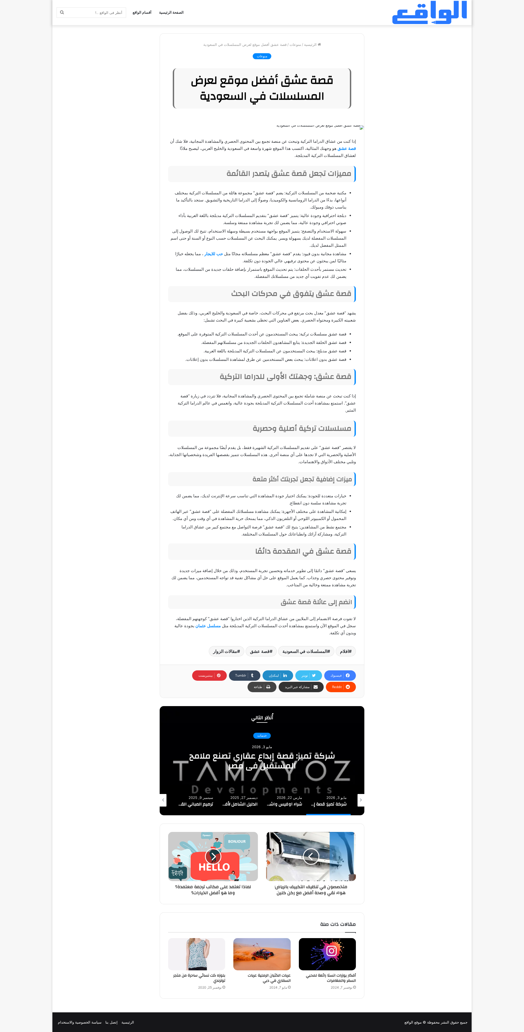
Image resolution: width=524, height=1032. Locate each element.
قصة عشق (347, 148)
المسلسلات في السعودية (304, 651)
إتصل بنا (111, 1022)
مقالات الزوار (225, 651)
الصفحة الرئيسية (171, 12)
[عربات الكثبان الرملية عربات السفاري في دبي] (261, 954)
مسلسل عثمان (208, 625)
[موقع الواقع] (429, 12)
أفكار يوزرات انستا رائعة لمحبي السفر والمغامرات (331, 978)
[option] (262, 760)
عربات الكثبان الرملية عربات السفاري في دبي (269, 978)
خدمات (262, 735)
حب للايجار (213, 253)
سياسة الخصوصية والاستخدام (80, 1022)
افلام (344, 651)
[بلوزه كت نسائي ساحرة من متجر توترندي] (196, 954)
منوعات (295, 44)
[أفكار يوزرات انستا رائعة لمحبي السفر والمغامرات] (327, 954)
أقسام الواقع (142, 12)
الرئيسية (311, 44)
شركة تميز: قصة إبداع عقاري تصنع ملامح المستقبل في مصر (262, 760)
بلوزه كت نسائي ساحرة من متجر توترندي (199, 978)
